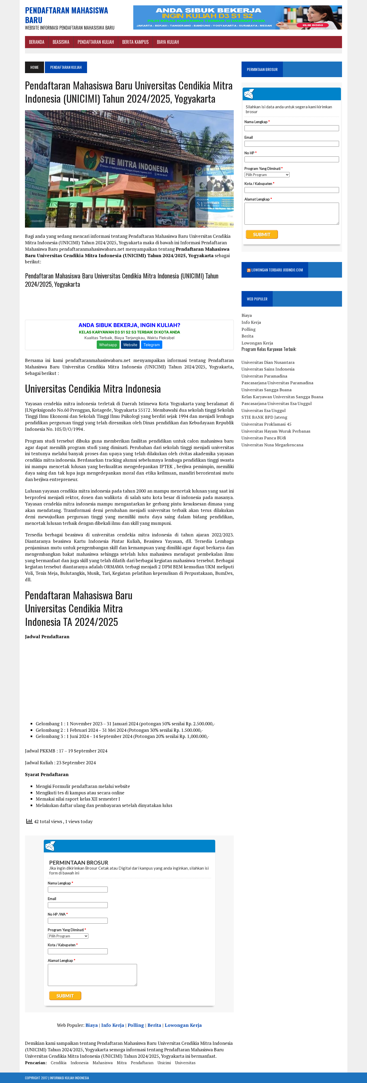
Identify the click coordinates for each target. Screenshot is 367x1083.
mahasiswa (103, 1062)
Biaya (91, 1025)
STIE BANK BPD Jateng (264, 417)
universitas (185, 1062)
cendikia (59, 1062)
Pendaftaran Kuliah (96, 42)
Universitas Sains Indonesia (268, 369)
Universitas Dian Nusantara (268, 362)
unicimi (164, 1062)
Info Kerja (112, 1025)
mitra (122, 1062)
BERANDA (36, 42)
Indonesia (80, 1062)
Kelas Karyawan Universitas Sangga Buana (282, 397)
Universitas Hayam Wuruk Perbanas (276, 431)
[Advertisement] (193, 624)
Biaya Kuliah (168, 42)
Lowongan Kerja (183, 1025)
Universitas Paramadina (264, 376)
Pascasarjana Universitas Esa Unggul (277, 403)
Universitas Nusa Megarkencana (272, 445)
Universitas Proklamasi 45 (267, 424)
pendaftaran (142, 1062)
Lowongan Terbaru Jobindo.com (277, 269)
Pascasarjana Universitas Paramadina (277, 383)
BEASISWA (61, 42)
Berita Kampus (135, 42)
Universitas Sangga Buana (267, 390)
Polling (136, 1025)
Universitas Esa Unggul (264, 410)
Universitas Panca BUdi (264, 438)
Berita (154, 1025)
